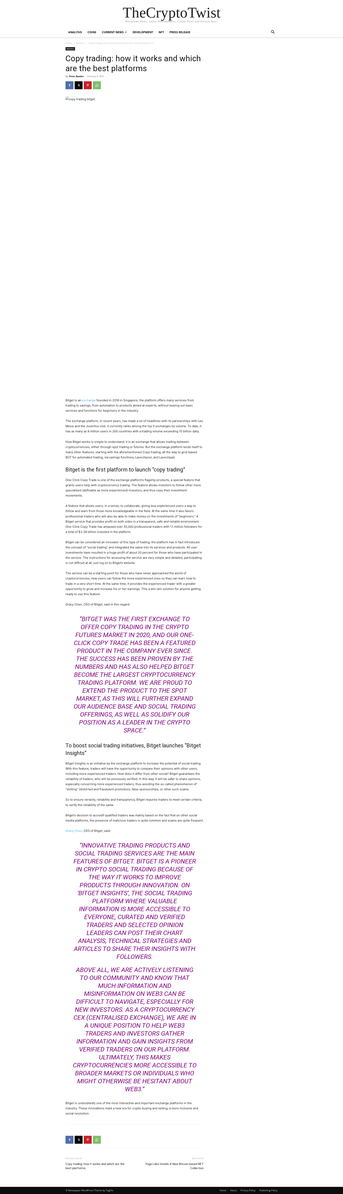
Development (143, 32)
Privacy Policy (248, 1190)
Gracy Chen (74, 831)
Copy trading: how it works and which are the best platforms (95, 1166)
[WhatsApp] (97, 85)
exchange (89, 400)
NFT (161, 32)
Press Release (180, 32)
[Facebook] (69, 85)
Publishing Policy (268, 1190)
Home (69, 43)
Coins (92, 32)
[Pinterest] (88, 85)
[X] (79, 85)
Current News (113, 32)
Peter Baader (76, 76)
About (233, 1190)
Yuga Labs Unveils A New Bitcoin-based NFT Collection (174, 1166)
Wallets (80, 43)
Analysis (75, 32)
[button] (272, 32)
